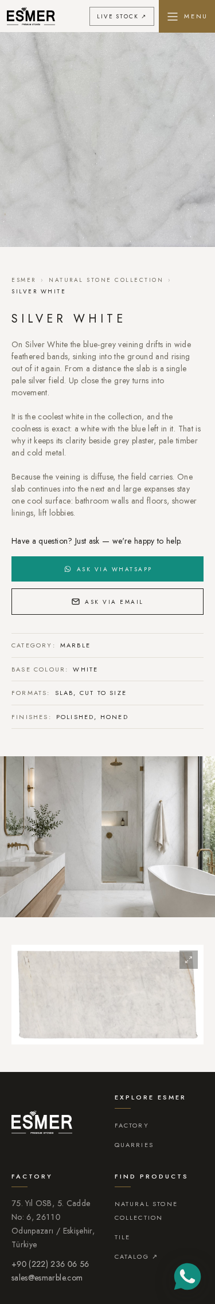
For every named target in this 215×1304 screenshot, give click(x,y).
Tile (123, 1237)
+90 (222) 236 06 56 (50, 1264)
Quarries (134, 1144)
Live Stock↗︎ (122, 16)
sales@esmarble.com (47, 1277)
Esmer (23, 280)
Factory (132, 1125)
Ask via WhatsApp (115, 569)
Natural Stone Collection (106, 280)
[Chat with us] (187, 1276)
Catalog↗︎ (137, 1256)
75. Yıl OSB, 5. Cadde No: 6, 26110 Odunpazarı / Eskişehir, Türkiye (53, 1223)
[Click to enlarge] (107, 994)
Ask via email (114, 602)
